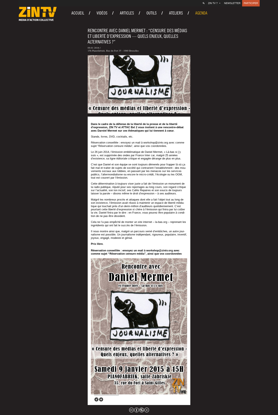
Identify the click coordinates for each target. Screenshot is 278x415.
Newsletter (232, 3)
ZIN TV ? (213, 3)
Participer (251, 3)
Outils (151, 12)
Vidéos (102, 12)
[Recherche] (203, 3)
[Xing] (96, 399)
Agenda (201, 12)
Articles (127, 12)
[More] (101, 399)
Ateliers (176, 12)
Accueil (77, 12)
